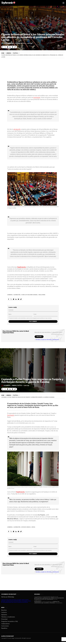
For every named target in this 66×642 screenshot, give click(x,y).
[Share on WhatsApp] (7, 47)
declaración (17, 129)
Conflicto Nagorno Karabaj (30, 294)
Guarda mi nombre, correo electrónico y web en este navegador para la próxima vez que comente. (31, 318)
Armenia (17, 43)
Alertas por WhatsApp (7, 597)
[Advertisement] (33, 68)
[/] (63, 3)
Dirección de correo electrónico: (43, 332)
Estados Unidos (26, 527)
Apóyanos (4, 614)
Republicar (4, 628)
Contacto (4, 612)
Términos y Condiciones (8, 617)
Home (2, 53)
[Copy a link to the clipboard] (15, 47)
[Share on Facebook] (2, 47)
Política (23, 43)
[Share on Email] (12, 47)
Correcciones (5, 626)
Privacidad (4, 619)
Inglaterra (42, 294)
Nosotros (4, 610)
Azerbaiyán (36, 97)
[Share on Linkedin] (10, 47)
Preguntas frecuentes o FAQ (9, 621)
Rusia (33, 527)
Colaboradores (5, 623)
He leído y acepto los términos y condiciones (47, 339)
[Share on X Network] (5, 47)
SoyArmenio (21, 267)
